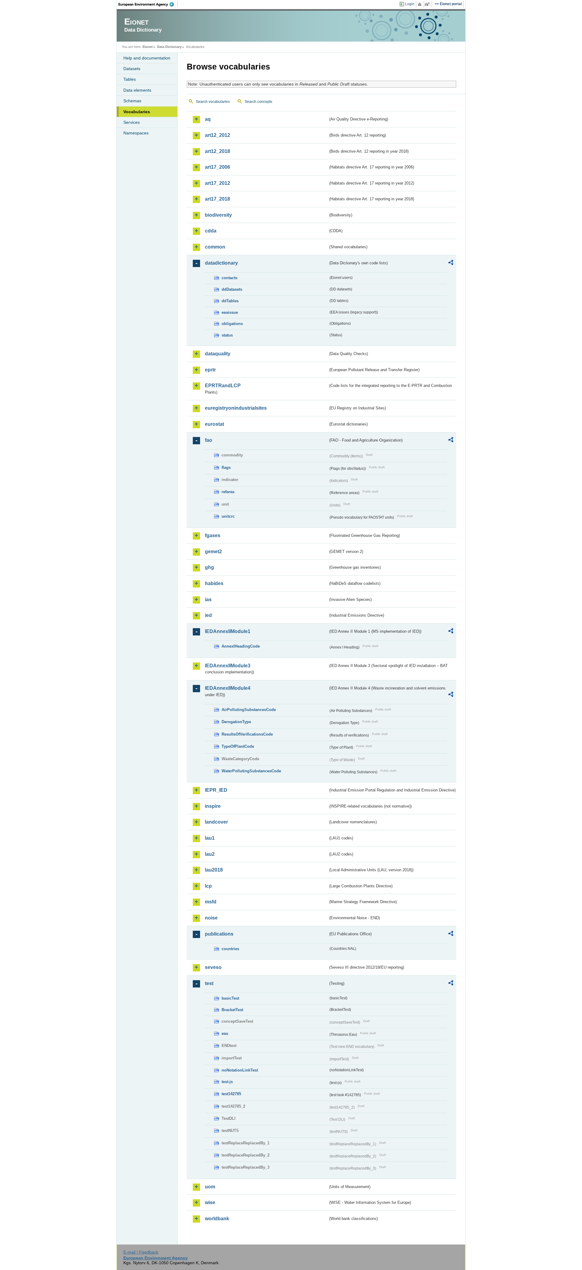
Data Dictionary (169, 47)
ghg (209, 567)
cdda (210, 230)
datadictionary (221, 263)
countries (230, 949)
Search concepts (258, 101)
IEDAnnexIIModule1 (227, 631)
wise (210, 1202)
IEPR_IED (216, 790)
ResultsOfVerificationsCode (247, 734)
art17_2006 (217, 167)
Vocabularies (136, 111)
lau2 (210, 854)
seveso (213, 967)
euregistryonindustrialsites (236, 408)
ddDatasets (232, 289)
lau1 (210, 838)
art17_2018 (217, 199)
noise (211, 917)
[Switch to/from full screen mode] (428, 4)
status (227, 335)
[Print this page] (420, 4)
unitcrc (228, 516)
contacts (229, 278)
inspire (213, 806)
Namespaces (136, 132)
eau (225, 1033)
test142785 (231, 1094)
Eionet (147, 47)
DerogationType (236, 722)
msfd (210, 901)
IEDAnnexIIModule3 (227, 665)
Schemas (132, 100)
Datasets (131, 68)
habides (214, 583)
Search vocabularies (213, 101)
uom (210, 1186)
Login (409, 4)
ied (208, 615)
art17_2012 (217, 183)
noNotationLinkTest (240, 1070)
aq (208, 119)
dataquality (217, 353)
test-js (227, 1081)
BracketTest (232, 1010)
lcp (208, 886)
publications (219, 933)
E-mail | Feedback (140, 1252)
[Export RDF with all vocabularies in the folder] (450, 263)
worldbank (217, 1218)
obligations (232, 323)
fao (208, 440)
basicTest (230, 998)
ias (208, 599)
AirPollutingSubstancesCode (249, 709)
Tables (129, 79)
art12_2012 (217, 135)
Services (131, 122)
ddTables (230, 301)
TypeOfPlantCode (238, 746)
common (215, 246)
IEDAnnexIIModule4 (227, 688)
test (209, 983)
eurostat (214, 424)
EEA (148, 4)
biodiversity (218, 215)
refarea (228, 491)
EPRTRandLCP (223, 385)
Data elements (137, 90)
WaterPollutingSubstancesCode (251, 771)
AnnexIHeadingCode (241, 646)
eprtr (210, 369)
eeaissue (230, 312)
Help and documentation (146, 58)
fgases (212, 535)
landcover (216, 822)
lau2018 (214, 869)
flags (226, 467)
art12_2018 (217, 151)
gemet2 (213, 551)
